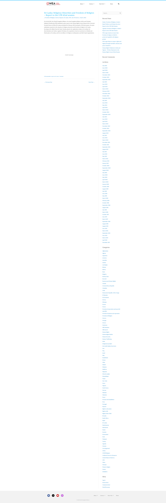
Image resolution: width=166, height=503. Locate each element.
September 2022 (106, 130)
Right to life (105, 411)
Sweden (104, 432)
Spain (103, 420)
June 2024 (104, 102)
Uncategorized (106, 448)
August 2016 (105, 223)
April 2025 (104, 86)
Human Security (106, 336)
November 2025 (106, 75)
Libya (103, 362)
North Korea (105, 388)
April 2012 (104, 240)
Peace (103, 397)
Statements (105, 427)
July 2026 (104, 65)
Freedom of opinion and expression (111, 313)
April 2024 (104, 107)
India (103, 341)
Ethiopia (104, 302)
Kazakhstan (105, 357)
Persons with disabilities (108, 399)
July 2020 (104, 172)
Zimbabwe (104, 471)
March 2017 (105, 219)
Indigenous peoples (107, 343)
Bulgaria (104, 274)
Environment (105, 297)
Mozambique (105, 376)
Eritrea (104, 299)
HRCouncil (105, 329)
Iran (103, 348)
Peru (103, 402)
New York (101, 4)
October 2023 (105, 112)
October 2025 (105, 77)
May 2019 (104, 196)
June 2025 (104, 84)
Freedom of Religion (50, 17)
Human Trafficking (107, 339)
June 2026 (104, 68)
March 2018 (105, 212)
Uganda (104, 443)
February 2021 (105, 161)
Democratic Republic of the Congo (110, 292)
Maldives (104, 369)
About (81, 4)
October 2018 (105, 202)
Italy (103, 355)
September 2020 (106, 168)
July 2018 (104, 209)
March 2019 (105, 198)
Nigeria (104, 385)
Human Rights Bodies (107, 334)
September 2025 (106, 79)
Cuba (103, 290)
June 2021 (104, 154)
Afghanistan (105, 251)
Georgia (104, 320)
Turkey (104, 441)
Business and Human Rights (109, 281)
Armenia (104, 258)
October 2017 (105, 214)
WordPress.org (106, 487)
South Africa (105, 418)
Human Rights (105, 332)
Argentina (104, 255)
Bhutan (104, 267)
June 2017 (104, 216)
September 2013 (106, 233)
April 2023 (104, 121)
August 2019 (105, 189)
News (111, 4)
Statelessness (105, 425)
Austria (104, 262)
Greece (104, 322)
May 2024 (104, 105)
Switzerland (105, 434)
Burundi (104, 278)
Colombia (104, 288)
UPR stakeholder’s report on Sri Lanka (51, 76)
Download (61, 76)
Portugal (104, 404)
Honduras (104, 325)
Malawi (104, 364)
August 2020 (105, 170)
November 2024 (106, 93)
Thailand (104, 439)
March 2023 (105, 123)
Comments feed (106, 484)
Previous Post (48, 82)
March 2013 (105, 237)
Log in (103, 480)
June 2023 (104, 119)
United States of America (108, 457)
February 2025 (105, 91)
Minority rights (106, 374)
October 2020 (105, 165)
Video (103, 462)
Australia (104, 260)
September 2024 (106, 98)
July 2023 (104, 116)
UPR (70, 17)
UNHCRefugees (106, 453)
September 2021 (106, 147)
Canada (104, 283)
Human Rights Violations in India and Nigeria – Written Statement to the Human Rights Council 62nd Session (111, 50)
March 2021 (105, 158)
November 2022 (106, 126)
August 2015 (105, 226)
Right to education (106, 408)
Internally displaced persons (109, 346)
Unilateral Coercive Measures (109, 455)
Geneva (91, 4)
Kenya (103, 360)
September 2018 (106, 205)
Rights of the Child (106, 413)
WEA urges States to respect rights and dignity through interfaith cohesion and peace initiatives (112, 43)
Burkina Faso (105, 276)
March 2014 (105, 230)
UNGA (103, 450)
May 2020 (104, 177)
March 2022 (105, 140)
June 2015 (104, 228)
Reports (61, 17)
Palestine (104, 395)
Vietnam (104, 464)
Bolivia (104, 269)
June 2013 (104, 235)
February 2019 (105, 200)
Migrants (104, 371)
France (104, 306)
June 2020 (104, 175)
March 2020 (105, 182)
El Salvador (105, 295)
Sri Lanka (66, 17)
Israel (103, 353)
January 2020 (105, 184)
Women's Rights (106, 467)
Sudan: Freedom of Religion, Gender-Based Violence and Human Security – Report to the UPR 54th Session (111, 24)
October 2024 (105, 95)
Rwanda (104, 415)
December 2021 (106, 142)
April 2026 (104, 70)
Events (104, 304)
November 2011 (106, 242)
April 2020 (105, 179)
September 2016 (106, 221)
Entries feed (105, 482)
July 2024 (104, 100)
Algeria (104, 253)
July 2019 (104, 191)
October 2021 (105, 144)
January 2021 (105, 163)
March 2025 (105, 88)
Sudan (104, 429)
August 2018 (105, 207)
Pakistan (104, 392)
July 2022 (104, 135)
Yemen (104, 469)
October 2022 (105, 128)
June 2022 (104, 137)
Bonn (103, 272)
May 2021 (104, 156)
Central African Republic (108, 285)
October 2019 (105, 186)
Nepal (103, 378)
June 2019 (104, 193)
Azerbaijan (105, 265)
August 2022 (105, 133)
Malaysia (104, 367)
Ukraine (104, 446)
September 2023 (106, 114)
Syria (103, 436)
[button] (118, 4)
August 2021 (105, 149)
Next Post (91, 82)
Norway (104, 390)
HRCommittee (105, 327)
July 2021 (104, 151)
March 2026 (105, 72)
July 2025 (104, 82)
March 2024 (105, 109)
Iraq (103, 350)
